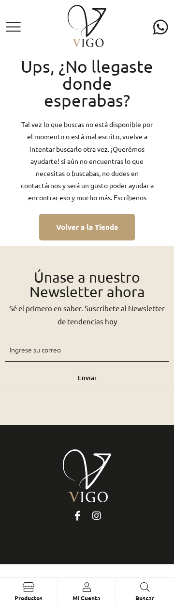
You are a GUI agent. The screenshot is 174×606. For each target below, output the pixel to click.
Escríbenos (130, 197)
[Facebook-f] (77, 516)
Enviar (87, 377)
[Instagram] (96, 516)
